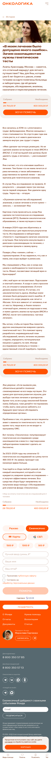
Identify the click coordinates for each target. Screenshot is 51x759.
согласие (8, 742)
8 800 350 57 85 (14, 657)
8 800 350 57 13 (13, 668)
